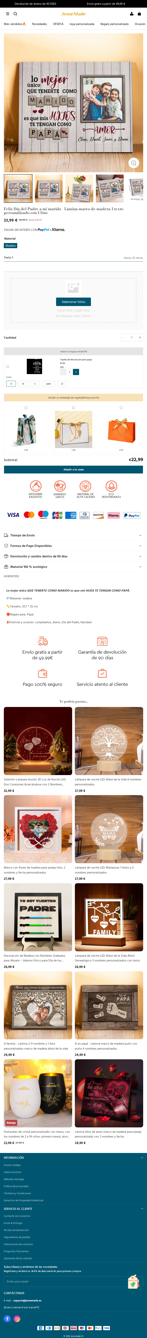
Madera (11, 245)
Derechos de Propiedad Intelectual (23, 1200)
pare (48, 384)
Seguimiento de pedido (17, 1237)
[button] (7, 14)
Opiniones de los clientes (18, 1258)
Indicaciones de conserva (18, 1244)
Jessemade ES (77, 1336)
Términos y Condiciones (17, 1193)
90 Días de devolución (16, 1230)
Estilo (9, 377)
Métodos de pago (14, 1179)
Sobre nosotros (12, 1172)
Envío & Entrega (13, 1223)
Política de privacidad (16, 1186)
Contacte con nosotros (17, 1216)
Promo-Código (12, 1165)
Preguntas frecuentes (16, 1251)
